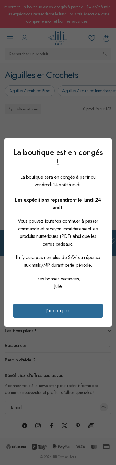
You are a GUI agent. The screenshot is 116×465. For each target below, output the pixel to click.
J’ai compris (58, 310)
